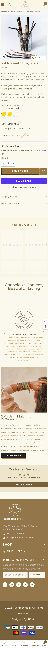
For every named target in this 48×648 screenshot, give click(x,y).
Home (4, 12)
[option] (24, 37)
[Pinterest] (18, 584)
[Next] (44, 58)
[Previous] (39, 58)
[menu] (2, 4)
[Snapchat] (25, 584)
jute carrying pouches (32, 97)
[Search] (9, 4)
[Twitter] (32, 584)
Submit (37, 574)
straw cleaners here (24, 94)
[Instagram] (11, 584)
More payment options (24, 187)
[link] (12, 267)
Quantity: (6, 158)
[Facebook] (5, 584)
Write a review (24, 484)
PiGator (31, 619)
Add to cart (20, 171)
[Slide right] (44, 333)
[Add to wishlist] (43, 171)
